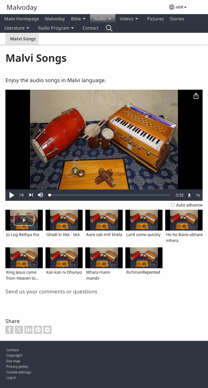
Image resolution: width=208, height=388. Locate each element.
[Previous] (21, 195)
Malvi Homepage (21, 19)
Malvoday (21, 7)
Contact (91, 28)
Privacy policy (17, 366)
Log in (11, 377)
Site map (13, 360)
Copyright (14, 355)
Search (109, 28)
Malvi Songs (23, 39)
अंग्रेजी (179, 7)
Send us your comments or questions (51, 291)
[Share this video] (196, 96)
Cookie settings (18, 372)
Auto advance (189, 205)
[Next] (31, 195)
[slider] (110, 195)
